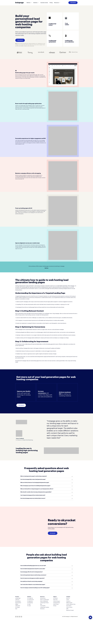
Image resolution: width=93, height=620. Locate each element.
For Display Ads (30, 601)
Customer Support (56, 601)
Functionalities (42, 605)
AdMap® (16, 604)
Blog (41, 604)
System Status (56, 604)
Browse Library (42, 598)
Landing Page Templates (44, 607)
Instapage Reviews (56, 602)
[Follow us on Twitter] (19, 616)
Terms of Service (69, 607)
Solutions (35, 2)
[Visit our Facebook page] (17, 616)
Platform (28, 2)
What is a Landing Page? (44, 599)
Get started (73, 2)
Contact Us (68, 601)
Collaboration (17, 605)
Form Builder (17, 607)
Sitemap (54, 605)
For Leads (29, 605)
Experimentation (18, 602)
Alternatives (42, 608)
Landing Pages (17, 598)
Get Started (55, 598)
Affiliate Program (69, 602)
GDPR (67, 608)
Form (66, 23)
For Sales (28, 604)
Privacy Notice (68, 605)
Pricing (51, 2)
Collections (17, 599)
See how (46, 268)
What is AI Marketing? (44, 601)
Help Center (55, 599)
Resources (56, 2)
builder (67, 24)
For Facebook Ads (30, 599)
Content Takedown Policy (70, 604)
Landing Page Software (44, 602)
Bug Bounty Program (70, 610)
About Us (68, 598)
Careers (67, 599)
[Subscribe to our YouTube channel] (21, 616)
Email (16, 608)
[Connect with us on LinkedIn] (16, 616)
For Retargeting (30, 602)
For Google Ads (30, 598)
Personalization (18, 601)
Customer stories (44, 2)
